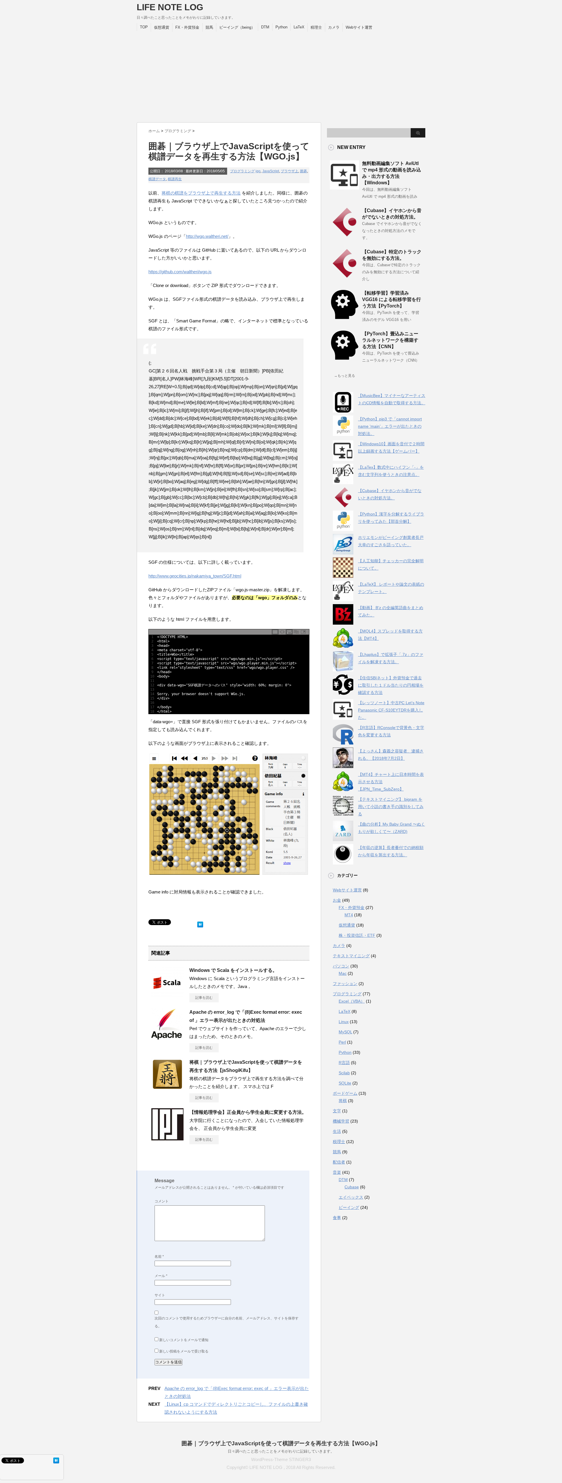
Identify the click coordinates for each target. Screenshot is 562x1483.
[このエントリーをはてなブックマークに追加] (200, 923)
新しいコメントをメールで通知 (183, 1340)
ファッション (345, 983)
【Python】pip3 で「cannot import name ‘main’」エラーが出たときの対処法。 (390, 426)
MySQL (345, 1032)
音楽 (337, 1172)
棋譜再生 (175, 179)
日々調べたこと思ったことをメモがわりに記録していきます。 (281, 1451)
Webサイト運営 (359, 27)
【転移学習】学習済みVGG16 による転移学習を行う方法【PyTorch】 (391, 299)
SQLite (345, 1083)
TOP (144, 27)
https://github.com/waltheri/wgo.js (180, 271)
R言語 (344, 1062)
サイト (160, 1295)
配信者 (339, 1162)
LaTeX (299, 27)
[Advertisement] (281, 75)
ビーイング (349, 1207)
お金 (337, 900)
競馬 (209, 27)
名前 (159, 1257)
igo (258, 171)
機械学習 (341, 1121)
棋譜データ (157, 179)
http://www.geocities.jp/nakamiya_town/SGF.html (194, 575)
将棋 (343, 1100)
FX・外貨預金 (187, 27)
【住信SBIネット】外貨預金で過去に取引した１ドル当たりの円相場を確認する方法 (391, 685)
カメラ (334, 27)
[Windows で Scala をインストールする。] (167, 996)
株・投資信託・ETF (357, 935)
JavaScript (270, 171)
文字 (337, 1111)
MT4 (349, 915)
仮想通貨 (161, 27)
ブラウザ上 (289, 171)
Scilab (344, 1072)
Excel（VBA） (352, 1001)
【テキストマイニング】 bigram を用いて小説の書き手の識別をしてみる (391, 806)
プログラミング (242, 171)
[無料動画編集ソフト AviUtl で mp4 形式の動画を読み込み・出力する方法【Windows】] (344, 187)
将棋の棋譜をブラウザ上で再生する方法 (201, 192)
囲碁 (303, 171)
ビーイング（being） (237, 27)
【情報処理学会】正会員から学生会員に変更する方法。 (247, 1112)
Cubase (352, 1187)
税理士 (316, 27)
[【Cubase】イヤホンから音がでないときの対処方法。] (344, 234)
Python (281, 27)
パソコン (341, 966)
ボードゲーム (345, 1093)
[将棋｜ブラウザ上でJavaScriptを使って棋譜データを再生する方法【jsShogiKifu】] (167, 1088)
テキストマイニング (351, 955)
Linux (344, 1021)
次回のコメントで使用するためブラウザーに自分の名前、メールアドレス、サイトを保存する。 (227, 1322)
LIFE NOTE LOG (170, 7)
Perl (342, 1042)
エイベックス (351, 1197)
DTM (265, 27)
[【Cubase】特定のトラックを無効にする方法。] (344, 275)
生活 (337, 1131)
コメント (162, 1201)
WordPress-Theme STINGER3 (281, 1459)
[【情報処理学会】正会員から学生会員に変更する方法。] (167, 1138)
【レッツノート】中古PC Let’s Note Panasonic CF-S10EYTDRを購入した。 (391, 710)
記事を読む (204, 998)
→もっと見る (344, 376)
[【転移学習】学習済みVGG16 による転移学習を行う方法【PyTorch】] (344, 317)
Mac (343, 973)
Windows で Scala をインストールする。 (233, 970)
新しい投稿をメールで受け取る (183, 1351)
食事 (337, 1217)
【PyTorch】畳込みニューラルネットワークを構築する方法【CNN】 (390, 340)
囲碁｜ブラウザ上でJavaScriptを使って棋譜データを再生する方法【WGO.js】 (281, 1443)
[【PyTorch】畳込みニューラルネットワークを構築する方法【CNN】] (344, 357)
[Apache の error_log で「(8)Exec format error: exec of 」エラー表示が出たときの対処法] (167, 1038)
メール (161, 1276)
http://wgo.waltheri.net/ (207, 236)
